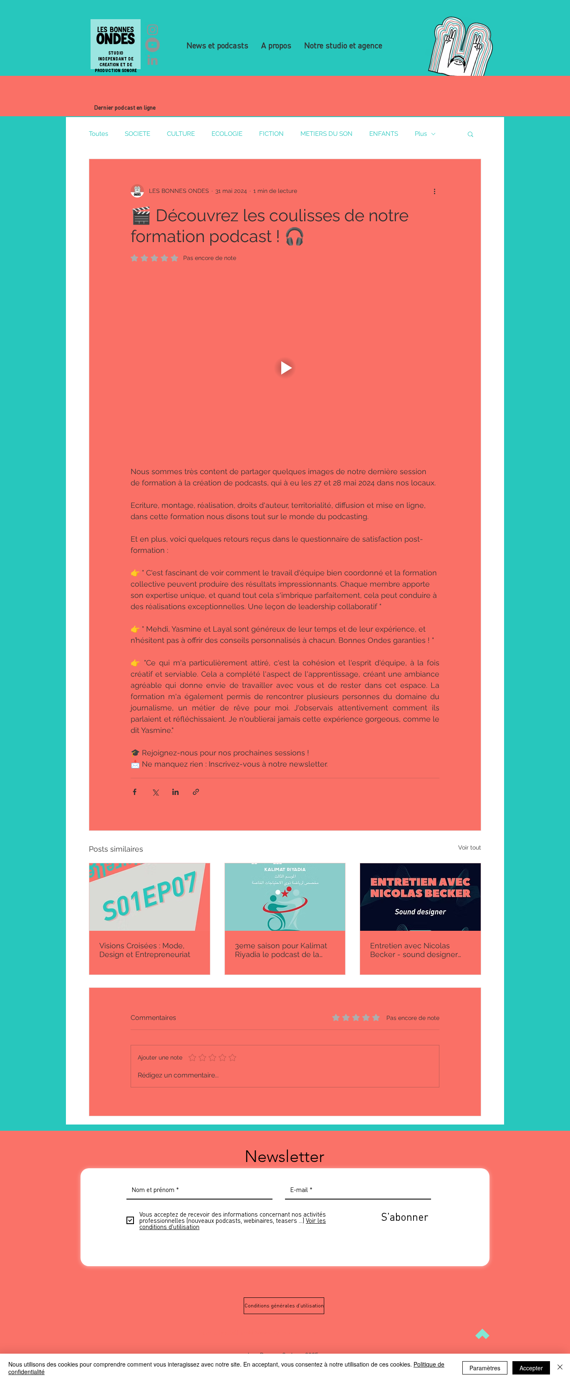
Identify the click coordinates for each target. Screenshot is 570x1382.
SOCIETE (137, 133)
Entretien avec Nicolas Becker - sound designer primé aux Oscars (414, 950)
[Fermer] (560, 1367)
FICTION (271, 133)
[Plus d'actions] (434, 191)
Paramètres (484, 1368)
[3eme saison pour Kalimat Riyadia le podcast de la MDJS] (285, 897)
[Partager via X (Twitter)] (155, 792)
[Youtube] (152, 44)
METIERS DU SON (326, 133)
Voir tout (469, 847)
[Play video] (285, 368)
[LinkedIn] (152, 59)
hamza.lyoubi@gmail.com (233, 1332)
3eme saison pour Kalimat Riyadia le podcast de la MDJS (281, 950)
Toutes (98, 133)
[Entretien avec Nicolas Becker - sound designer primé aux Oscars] (420, 897)
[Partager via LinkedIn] (175, 792)
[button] (470, 133)
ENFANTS (383, 133)
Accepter (531, 1368)
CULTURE (181, 133)
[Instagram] (152, 29)
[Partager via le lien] (196, 792)
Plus (421, 133)
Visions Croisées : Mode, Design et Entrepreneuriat (144, 950)
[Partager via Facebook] (135, 792)
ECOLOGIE (227, 133)
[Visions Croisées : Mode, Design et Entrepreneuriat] (149, 897)
